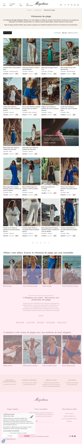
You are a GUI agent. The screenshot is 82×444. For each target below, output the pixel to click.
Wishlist (69, 421)
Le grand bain (37, 10)
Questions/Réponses (69, 416)
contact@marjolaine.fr (9, 439)
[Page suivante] (48, 242)
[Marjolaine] (41, 4)
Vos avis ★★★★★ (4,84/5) (69, 419)
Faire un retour (69, 413)
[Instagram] (70, 436)
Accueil (29, 10)
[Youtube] (75, 436)
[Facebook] (72, 436)
